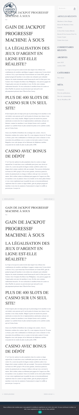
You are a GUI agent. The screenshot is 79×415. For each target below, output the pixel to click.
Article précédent (8, 199)
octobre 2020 (61, 66)
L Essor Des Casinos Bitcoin (65, 31)
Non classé (60, 78)
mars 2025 (60, 62)
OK (40, 412)
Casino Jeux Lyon (62, 40)
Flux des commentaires (64, 96)
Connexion (60, 90)
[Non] (77, 410)
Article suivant (49, 199)
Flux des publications (63, 93)
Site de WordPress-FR (63, 99)
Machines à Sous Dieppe (64, 21)
